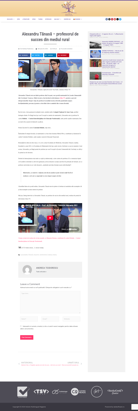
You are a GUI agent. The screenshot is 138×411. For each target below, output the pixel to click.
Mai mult (56, 19)
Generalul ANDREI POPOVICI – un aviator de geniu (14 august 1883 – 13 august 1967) (112, 43)
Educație (10, 19)
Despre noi (67, 19)
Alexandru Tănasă (26, 255)
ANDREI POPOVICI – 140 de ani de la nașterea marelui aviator (112, 51)
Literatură (26, 19)
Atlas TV (62, 98)
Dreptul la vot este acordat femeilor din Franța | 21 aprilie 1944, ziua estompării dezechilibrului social (106, 82)
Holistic (36, 255)
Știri (18, 19)
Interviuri (48, 19)
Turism (40, 19)
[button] (24, 55)
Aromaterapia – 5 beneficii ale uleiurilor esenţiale (111, 73)
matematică (44, 255)
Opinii (33, 19)
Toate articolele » (41, 271)
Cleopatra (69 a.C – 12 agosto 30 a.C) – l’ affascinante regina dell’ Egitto (106, 35)
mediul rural (52, 255)
